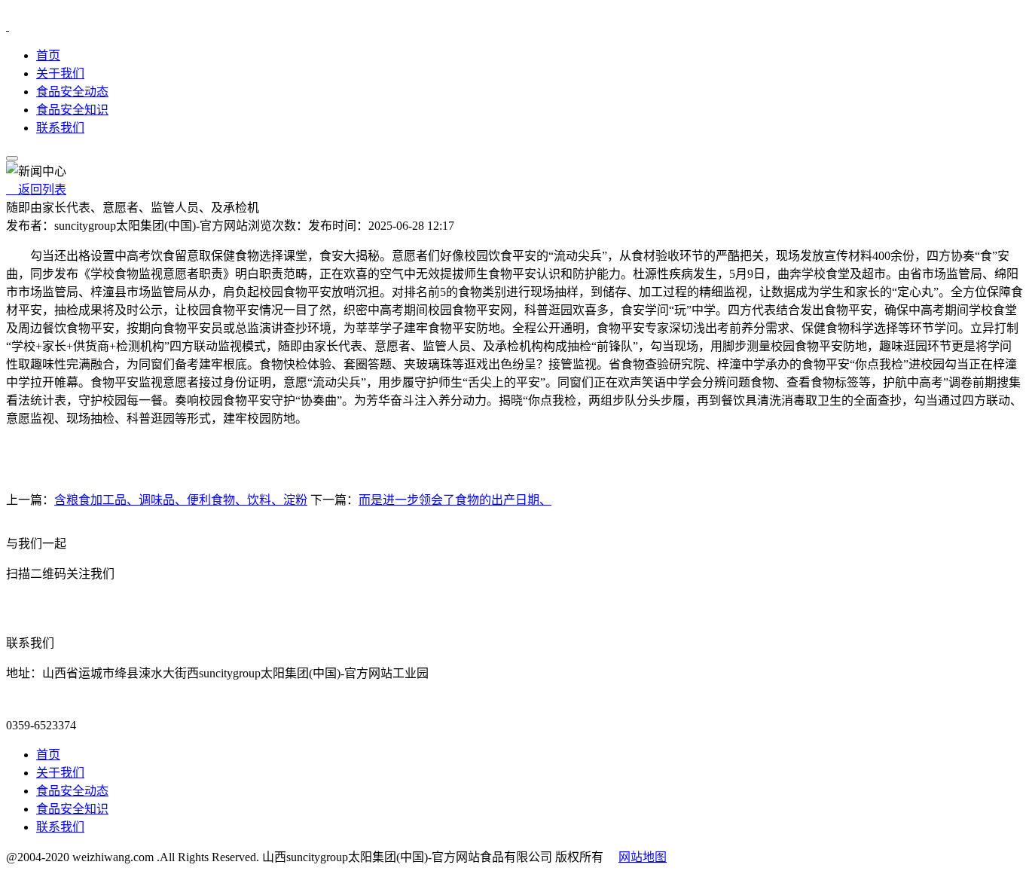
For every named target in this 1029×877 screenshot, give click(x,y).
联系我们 (60, 127)
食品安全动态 (72, 91)
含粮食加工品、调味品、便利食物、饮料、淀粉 (180, 500)
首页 (48, 55)
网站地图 (642, 857)
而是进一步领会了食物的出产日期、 (455, 500)
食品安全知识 (72, 109)
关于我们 (60, 73)
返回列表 (36, 189)
